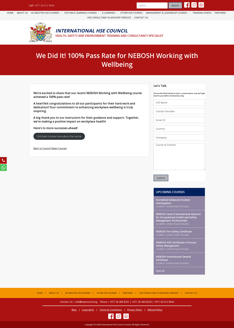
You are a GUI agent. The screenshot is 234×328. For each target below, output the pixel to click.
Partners (220, 12)
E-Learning (108, 12)
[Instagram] (194, 4)
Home (10, 12)
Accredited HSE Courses (45, 12)
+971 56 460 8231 (119, 301)
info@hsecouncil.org (86, 301)
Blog (74, 309)
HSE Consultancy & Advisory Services (109, 17)
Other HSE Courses (131, 12)
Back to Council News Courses (50, 148)
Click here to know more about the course (59, 136)
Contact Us (141, 17)
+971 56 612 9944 (44, 5)
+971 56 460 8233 (142, 301)
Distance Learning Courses (80, 12)
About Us (22, 12)
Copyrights (88, 309)
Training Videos (202, 12)
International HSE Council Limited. (116, 324)
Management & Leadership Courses (166, 12)
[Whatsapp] (201, 4)
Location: (173, 203)
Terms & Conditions (111, 309)
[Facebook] (187, 4)
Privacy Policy (134, 309)
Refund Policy (155, 309)
